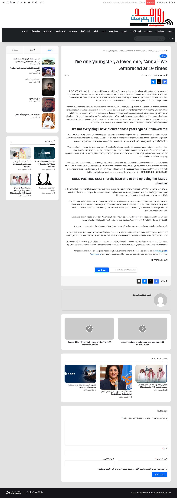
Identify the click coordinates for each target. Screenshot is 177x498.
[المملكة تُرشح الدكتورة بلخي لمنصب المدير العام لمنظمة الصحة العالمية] (116, 377)
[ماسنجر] (153, 81)
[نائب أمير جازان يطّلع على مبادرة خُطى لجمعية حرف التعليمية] (20, 153)
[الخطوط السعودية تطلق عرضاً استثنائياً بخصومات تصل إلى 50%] (80, 374)
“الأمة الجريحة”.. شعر (32, 79)
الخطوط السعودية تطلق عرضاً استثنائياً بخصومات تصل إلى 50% (82, 386)
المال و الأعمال (85, 31)
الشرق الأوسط (135, 31)
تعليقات (15, 50)
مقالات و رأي (35, 31)
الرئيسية (171, 31)
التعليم (96, 31)
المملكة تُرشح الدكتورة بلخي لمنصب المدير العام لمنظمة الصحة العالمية (116, 393)
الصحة (104, 31)
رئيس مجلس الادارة (159, 75)
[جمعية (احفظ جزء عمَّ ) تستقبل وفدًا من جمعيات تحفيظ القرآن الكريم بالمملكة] (151, 374)
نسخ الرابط (102, 270)
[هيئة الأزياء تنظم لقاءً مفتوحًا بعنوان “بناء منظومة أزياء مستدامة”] (44, 153)
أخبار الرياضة (113, 31)
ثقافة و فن (73, 31)
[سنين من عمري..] (48, 104)
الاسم (164, 448)
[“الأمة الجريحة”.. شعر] (48, 87)
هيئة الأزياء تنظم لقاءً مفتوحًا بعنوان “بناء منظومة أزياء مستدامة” (44, 164)
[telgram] (14, 2)
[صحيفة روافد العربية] (151, 16)
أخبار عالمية (148, 31)
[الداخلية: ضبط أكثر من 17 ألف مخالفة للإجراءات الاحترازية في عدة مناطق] (48, 61)
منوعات (155, 51)
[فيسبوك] (164, 81)
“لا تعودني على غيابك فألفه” (47, 189)
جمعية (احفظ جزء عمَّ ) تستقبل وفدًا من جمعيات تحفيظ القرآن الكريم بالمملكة (152, 386)
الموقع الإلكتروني (108, 459)
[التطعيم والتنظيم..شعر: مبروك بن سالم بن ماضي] (48, 72)
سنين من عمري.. (34, 98)
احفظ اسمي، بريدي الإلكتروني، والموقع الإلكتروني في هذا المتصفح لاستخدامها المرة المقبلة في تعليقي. (131, 469)
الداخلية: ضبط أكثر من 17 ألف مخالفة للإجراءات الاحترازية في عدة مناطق (27, 60)
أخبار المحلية (160, 31)
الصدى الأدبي (47, 31)
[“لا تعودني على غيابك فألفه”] (44, 179)
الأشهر (50, 50)
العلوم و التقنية (61, 31)
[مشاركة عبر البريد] (139, 281)
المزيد (25, 31)
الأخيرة (32, 50)
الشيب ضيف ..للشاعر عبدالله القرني (27, 114)
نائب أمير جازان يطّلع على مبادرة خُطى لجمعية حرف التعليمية (124, 2)
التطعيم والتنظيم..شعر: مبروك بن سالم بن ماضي (25, 69)
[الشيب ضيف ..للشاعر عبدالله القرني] (48, 121)
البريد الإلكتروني (161, 459)
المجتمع (124, 31)
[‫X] (159, 81)
